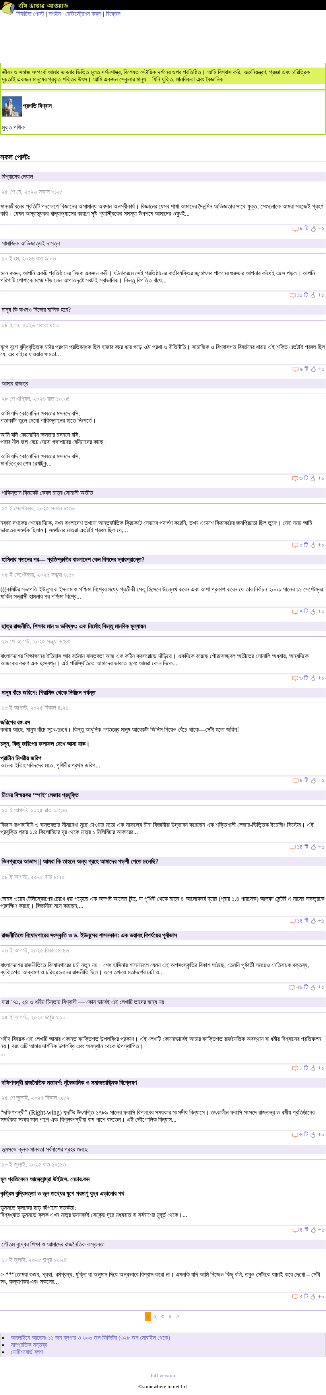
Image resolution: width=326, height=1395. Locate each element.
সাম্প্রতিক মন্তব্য (29, 1344)
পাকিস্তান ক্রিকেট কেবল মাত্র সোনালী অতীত (47, 492)
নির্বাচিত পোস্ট (30, 13)
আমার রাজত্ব (15, 383)
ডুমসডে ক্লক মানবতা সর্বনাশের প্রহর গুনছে (45, 1149)
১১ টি (302, 295)
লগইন (55, 13)
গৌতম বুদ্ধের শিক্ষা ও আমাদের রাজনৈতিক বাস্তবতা (53, 1244)
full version (163, 1375)
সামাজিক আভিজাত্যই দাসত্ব (31, 243)
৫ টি (303, 544)
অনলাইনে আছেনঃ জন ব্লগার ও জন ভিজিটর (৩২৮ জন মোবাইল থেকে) (90, 1337)
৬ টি (303, 1134)
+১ (321, 228)
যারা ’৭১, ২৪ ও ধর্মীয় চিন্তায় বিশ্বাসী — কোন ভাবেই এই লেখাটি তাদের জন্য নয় (83, 1002)
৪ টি (304, 1229)
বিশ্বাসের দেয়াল (17, 176)
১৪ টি (302, 846)
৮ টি (304, 228)
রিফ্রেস (113, 13)
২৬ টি (302, 986)
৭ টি (303, 611)
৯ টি (304, 368)
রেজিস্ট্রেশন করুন (83, 13)
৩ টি (303, 478)
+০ (321, 295)
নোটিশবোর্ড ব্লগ (27, 1352)
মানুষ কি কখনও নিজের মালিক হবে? (36, 309)
